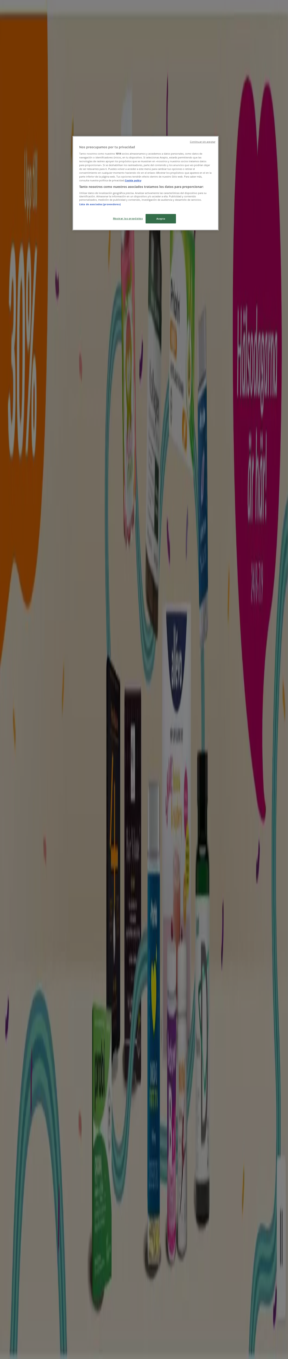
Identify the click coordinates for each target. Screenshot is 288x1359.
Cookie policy (133, 180)
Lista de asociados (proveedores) (100, 204)
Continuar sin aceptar (202, 141)
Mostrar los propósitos (128, 218)
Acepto (160, 218)
